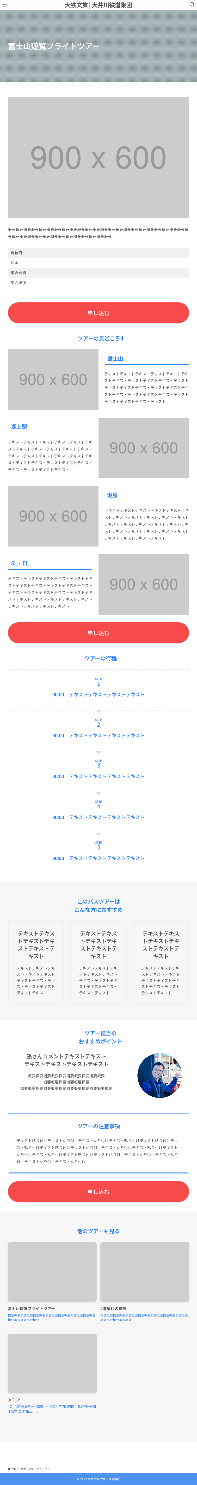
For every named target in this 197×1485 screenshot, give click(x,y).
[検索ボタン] (192, 5)
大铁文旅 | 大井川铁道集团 (98, 5)
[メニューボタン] (5, 5)
